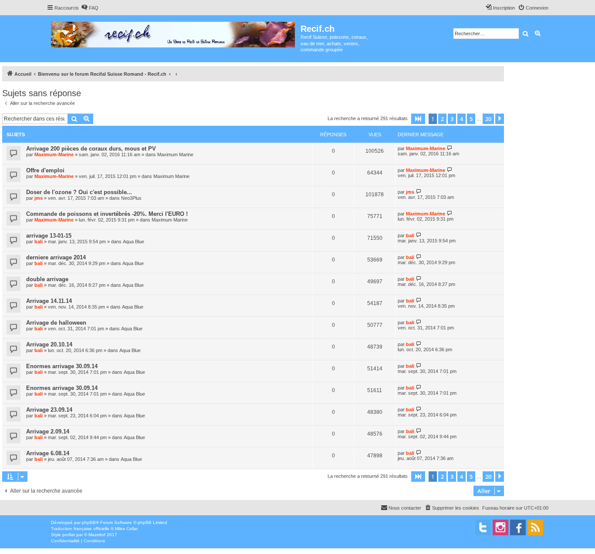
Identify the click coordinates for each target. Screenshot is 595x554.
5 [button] (471, 119)
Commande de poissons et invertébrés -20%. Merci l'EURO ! (107, 214)
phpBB (89, 522)
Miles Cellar (126, 528)
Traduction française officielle (80, 528)
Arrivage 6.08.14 (47, 453)
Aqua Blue (133, 241)
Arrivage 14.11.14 (49, 301)
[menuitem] (89, 8)
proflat (68, 534)
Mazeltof (96, 534)
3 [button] (451, 119)
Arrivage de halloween (56, 322)
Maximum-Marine (54, 154)
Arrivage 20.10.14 (49, 344)
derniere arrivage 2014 (56, 257)
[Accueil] (174, 32)
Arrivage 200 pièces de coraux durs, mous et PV (91, 148)
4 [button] (461, 119)
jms (38, 198)
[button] (418, 119)
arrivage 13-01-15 (48, 235)
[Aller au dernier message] (449, 148)
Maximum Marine (175, 154)
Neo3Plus (131, 198)
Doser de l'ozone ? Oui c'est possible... (79, 192)
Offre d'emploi (45, 170)
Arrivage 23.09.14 (49, 409)
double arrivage (47, 279)
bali (38, 241)
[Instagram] (500, 527)
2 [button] (442, 119)
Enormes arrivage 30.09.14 (62, 366)
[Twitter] (483, 527)
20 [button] (488, 119)
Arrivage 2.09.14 (47, 431)
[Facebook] (518, 527)
